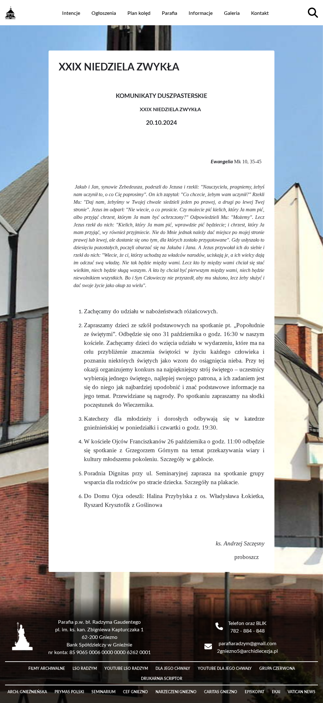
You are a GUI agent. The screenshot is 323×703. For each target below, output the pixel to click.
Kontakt (260, 13)
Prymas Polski (69, 692)
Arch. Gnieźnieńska (27, 692)
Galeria (232, 13)
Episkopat (254, 692)
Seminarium (103, 692)
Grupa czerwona (277, 668)
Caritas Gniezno (220, 692)
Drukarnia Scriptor (161, 679)
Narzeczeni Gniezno (176, 692)
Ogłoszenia (103, 13)
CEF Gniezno (135, 692)
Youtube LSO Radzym (126, 668)
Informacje (201, 13)
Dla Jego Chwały (173, 668)
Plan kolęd (138, 13)
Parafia (169, 13)
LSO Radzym (85, 668)
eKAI (276, 692)
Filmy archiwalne (46, 668)
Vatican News (301, 692)
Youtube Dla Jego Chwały (225, 668)
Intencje (71, 13)
